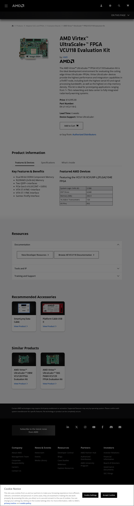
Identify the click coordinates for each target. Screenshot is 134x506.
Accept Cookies (109, 495)
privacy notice (10, 503)
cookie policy (25, 503)
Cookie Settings (90, 495)
